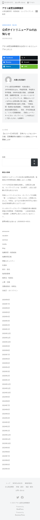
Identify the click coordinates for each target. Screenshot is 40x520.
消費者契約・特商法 (9, 286)
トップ (8, 483)
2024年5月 (6, 414)
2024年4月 (6, 418)
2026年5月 (6, 312)
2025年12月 (6, 333)
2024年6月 (6, 409)
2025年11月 (6, 338)
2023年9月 (6, 448)
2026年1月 (6, 329)
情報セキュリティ (8, 261)
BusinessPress (20, 515)
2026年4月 (6, 316)
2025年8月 (6, 350)
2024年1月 (6, 431)
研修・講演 (19, 487)
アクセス (32, 2)
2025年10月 (6, 342)
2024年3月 (6, 422)
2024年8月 (6, 401)
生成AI (4, 265)
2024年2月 (6, 426)
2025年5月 (6, 363)
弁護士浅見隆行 (20, 80)
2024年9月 (6, 397)
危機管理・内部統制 (9, 252)
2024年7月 (6, 405)
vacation (5, 235)
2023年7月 (6, 456)
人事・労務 (6, 282)
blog (14, 25)
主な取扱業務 (9, 487)
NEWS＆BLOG (17, 483)
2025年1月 (6, 380)
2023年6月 (6, 460)
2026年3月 (6, 321)
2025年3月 (6, 371)
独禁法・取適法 (7, 278)
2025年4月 (6, 367)
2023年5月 (6, 464)
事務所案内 (28, 483)
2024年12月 (6, 384)
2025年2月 (6, 376)
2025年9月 (6, 346)
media (4, 244)
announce (6, 25)
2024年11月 (6, 388)
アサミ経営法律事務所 (12, 8)
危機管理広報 (7, 257)
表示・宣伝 (6, 269)
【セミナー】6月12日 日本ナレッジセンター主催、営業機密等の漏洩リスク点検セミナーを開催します (19, 136)
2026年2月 (6, 325)
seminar (5, 240)
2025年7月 (6, 354)
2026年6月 (6, 308)
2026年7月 (6, 304)
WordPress (20, 509)
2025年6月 (6, 359)
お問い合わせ (21, 2)
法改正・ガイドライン (10, 290)
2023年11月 (6, 439)
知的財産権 (6, 273)
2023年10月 (6, 443)
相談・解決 (29, 487)
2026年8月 (6, 300)
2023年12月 (6, 435)
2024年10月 (6, 392)
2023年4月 (6, 469)
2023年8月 (6, 452)
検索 (3, 157)
